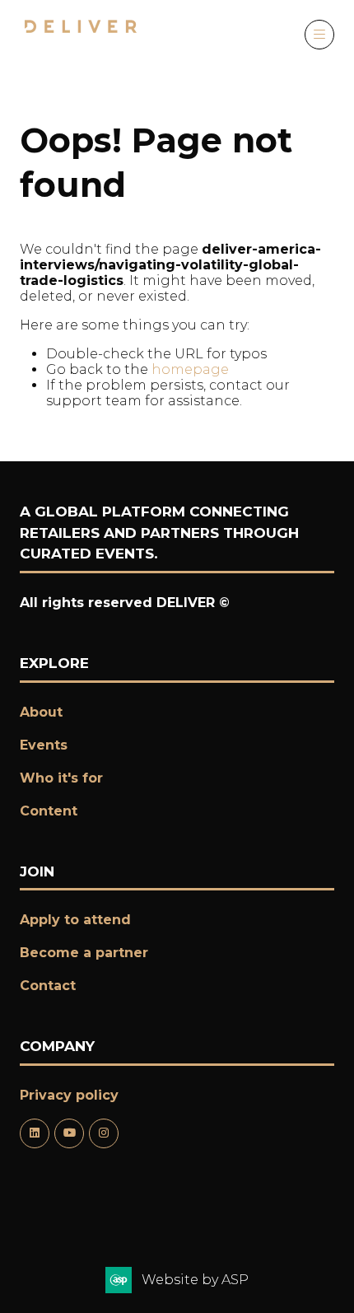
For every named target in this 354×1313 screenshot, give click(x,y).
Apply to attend (75, 920)
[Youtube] (69, 1133)
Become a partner (84, 952)
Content (48, 811)
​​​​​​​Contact (48, 985)
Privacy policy (69, 1095)
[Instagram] (104, 1133)
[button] (319, 34)
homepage (190, 369)
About (41, 712)
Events (44, 745)
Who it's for (61, 778)
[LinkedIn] (34, 1133)
